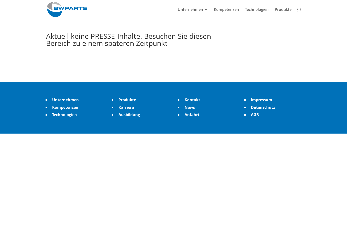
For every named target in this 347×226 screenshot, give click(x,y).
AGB (255, 114)
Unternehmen (190, 10)
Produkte (283, 10)
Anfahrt (192, 114)
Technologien (257, 10)
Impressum (261, 99)
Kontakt (192, 99)
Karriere (126, 107)
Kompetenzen (226, 10)
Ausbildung (129, 114)
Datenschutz (263, 107)
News (190, 107)
